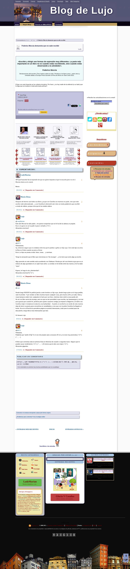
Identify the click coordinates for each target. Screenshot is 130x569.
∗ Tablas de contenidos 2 (102, 175)
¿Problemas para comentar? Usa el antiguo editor (30, 417)
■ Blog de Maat (21, 500)
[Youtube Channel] (104, 121)
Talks (66, 1)
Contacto (99, 525)
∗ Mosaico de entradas (102, 177)
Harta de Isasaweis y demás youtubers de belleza (103, 459)
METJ (19, 243)
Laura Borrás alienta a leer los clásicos (55, 159)
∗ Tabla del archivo (102, 173)
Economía (26, 1)
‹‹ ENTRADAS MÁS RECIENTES (27, 429)
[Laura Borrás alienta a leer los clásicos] (55, 155)
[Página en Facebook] (109, 121)
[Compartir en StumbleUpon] (80, 106)
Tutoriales (18, 1)
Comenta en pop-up (22, 97)
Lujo (22, 217)
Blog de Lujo (80, 10)
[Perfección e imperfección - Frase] (74, 134)
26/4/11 (19, 210)
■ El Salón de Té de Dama (27, 502)
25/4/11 (19, 190)
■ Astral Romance (30, 499)
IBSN (94, 525)
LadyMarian (26, 175)
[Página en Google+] (100, 127)
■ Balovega (38, 499)
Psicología (60, 1)
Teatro (36, 460)
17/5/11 (19, 350)
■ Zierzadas (27, 505)
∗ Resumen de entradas (102, 169)
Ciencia (33, 1)
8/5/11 (19, 319)
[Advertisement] (66, 30)
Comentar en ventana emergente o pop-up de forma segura (33, 412)
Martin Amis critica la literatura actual (24, 137)
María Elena (25, 197)
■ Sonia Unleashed (26, 509)
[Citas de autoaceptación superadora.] (26, 155)
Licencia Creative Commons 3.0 (56, 525)
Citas (33, 40)
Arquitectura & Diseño (43, 1)
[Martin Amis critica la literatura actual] (24, 134)
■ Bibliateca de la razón (33, 496)
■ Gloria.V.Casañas (31, 494)
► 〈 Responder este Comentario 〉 (33, 190)
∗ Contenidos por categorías (102, 171)
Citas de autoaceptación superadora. (25, 159)
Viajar (36, 465)
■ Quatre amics (28, 506)
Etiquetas (97, 153)
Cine (24, 473)
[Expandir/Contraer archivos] (107, 145)
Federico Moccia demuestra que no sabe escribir (40, 46)
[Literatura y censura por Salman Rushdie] (40, 134)
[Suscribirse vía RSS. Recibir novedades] (94, 119)
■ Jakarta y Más (25, 511)
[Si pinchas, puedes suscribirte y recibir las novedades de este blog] (30, 525)
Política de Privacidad (71, 525)
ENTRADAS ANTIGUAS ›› (74, 429)
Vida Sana (24, 469)
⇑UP (125, 557)
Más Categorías (74, 1)
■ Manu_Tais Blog (28, 503)
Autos (35, 472)
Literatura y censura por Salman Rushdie (41, 137)
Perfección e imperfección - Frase (74, 137)
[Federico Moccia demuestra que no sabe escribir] (57, 134)
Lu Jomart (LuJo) (87, 525)
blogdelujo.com (35, 525)
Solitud (65, 531)
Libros (53, 1)
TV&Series (25, 461)
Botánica (24, 465)
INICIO (52, 429)
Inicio (27, 40)
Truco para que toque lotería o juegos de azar (103, 471)
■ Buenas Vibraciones (30, 500)
